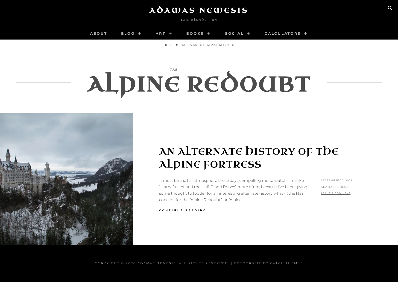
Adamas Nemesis (199, 10)
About (98, 33)
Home (169, 45)
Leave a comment (336, 193)
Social (234, 33)
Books (195, 33)
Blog (128, 33)
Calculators (283, 33)
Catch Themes (286, 263)
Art (160, 33)
